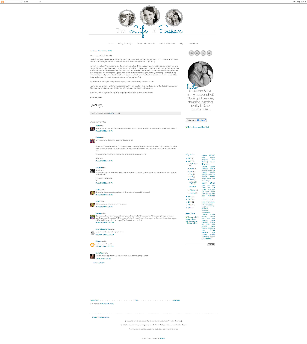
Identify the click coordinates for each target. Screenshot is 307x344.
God (212, 183)
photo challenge (210, 206)
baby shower (208, 157)
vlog (213, 232)
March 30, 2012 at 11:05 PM (105, 235)
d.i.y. (182, 43)
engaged (204, 174)
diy (214, 170)
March (192, 180)
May (191, 174)
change (204, 166)
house (204, 189)
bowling (212, 161)
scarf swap (211, 218)
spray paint (211, 224)
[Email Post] (118, 113)
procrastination (206, 212)
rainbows (204, 214)
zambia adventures (167, 43)
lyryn (203, 195)
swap (213, 226)
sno (203, 224)
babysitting (205, 159)
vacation (205, 232)
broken (205, 164)
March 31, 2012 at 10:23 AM (105, 246)
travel (212, 230)
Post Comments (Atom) (106, 304)
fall (214, 174)
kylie (203, 194)
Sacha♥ (98, 137)
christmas (205, 168)
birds (213, 159)
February (193, 190)
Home (136, 300)
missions (211, 196)
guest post (206, 185)
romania (212, 214)
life (210, 194)
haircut (204, 187)
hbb (213, 187)
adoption (204, 155)
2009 (190, 202)
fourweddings (206, 180)
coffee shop (205, 170)
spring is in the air (193, 183)
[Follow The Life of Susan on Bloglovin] (196, 121)
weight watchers (208, 235)
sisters (212, 222)
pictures (205, 208)
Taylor (98, 125)
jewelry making (210, 191)
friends (204, 183)
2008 (190, 205)
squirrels (204, 226)
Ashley (98, 189)
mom (203, 197)
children (212, 166)
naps (208, 200)
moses (208, 197)
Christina (99, 167)
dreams (204, 172)
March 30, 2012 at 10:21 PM (105, 223)
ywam (204, 238)
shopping (204, 220)
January (192, 193)
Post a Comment (98, 262)
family (204, 177)
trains (203, 230)
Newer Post (94, 300)
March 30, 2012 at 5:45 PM (104, 161)
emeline (212, 172)
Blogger (162, 338)
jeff (203, 191)
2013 (190, 159)
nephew (212, 200)
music (204, 200)
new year (205, 202)
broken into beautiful (146, 43)
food (213, 178)
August (192, 168)
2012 (190, 161)
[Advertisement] (136, 282)
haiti (209, 187)
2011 (190, 196)
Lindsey (98, 213)
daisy (210, 170)
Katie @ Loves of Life (103, 229)
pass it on (192, 186)
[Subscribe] (191, 55)
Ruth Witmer (100, 253)
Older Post (176, 300)
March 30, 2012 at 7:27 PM (104, 195)
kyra (207, 194)
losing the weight (125, 43)
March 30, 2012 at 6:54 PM (104, 183)
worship (212, 236)
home (111, 43)
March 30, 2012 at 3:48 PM (104, 131)
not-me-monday (207, 204)
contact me (193, 43)
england (210, 174)
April (191, 177)
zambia (209, 239)
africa (212, 155)
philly (203, 206)
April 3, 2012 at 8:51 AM (103, 258)
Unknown (99, 241)
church (212, 168)
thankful (204, 228)
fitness (209, 178)
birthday (205, 162)
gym (213, 185)
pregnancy (205, 210)
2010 (190, 199)
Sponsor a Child (192, 223)
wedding (204, 234)
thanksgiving (211, 228)
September (193, 164)
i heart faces (211, 189)
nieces (212, 202)
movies (213, 197)
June (191, 171)
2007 (190, 208)
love (213, 194)
